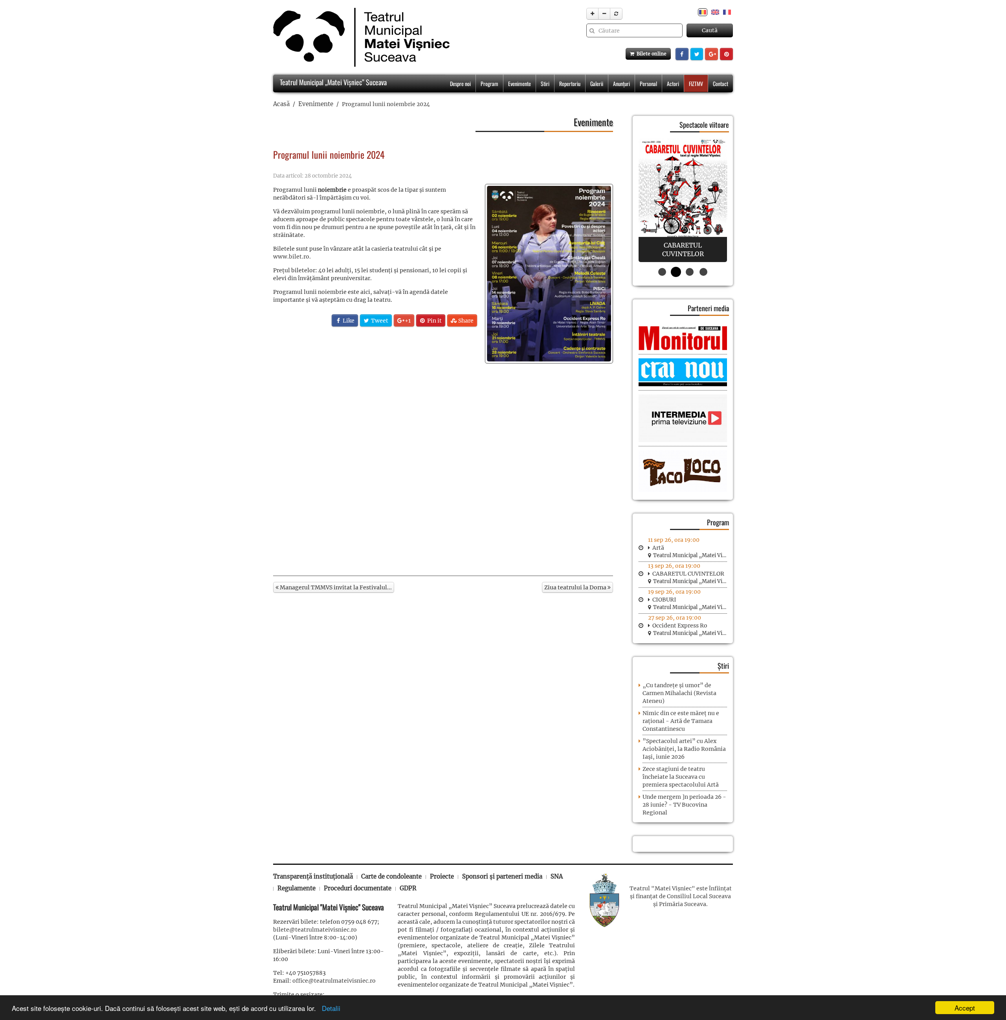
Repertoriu (569, 83)
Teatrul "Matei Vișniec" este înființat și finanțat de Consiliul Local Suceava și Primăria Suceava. (681, 896)
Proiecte (442, 876)
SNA (557, 876)
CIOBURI (664, 599)
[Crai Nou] (683, 371)
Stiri (545, 83)
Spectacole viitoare (704, 124)
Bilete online (650, 54)
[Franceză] (727, 12)
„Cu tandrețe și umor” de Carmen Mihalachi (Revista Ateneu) (679, 693)
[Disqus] (443, 465)
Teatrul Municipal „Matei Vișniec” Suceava (332, 82)
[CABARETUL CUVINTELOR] (683, 200)
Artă (658, 547)
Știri (723, 665)
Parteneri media (708, 308)
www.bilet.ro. (292, 256)
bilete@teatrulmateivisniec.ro (315, 929)
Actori (673, 83)
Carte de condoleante (391, 876)
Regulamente (296, 888)
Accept (965, 1008)
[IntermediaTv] (683, 418)
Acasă (281, 104)
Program (489, 83)
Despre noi (460, 83)
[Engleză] (715, 12)
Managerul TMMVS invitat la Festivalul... (335, 587)
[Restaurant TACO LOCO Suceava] (683, 470)
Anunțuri (621, 83)
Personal (648, 83)
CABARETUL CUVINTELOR (688, 573)
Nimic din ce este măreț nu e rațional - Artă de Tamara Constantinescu (681, 721)
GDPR (408, 888)
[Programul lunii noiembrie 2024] (549, 273)
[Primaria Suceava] (604, 899)
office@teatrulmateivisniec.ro (334, 980)
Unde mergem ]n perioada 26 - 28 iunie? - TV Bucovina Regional (684, 804)
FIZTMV (696, 83)
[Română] (703, 12)
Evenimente (519, 83)
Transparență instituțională (313, 876)
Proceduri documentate (357, 888)
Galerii (596, 83)
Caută (710, 30)
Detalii (329, 1008)
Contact (720, 83)
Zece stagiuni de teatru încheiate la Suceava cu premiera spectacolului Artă (681, 776)
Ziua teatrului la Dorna (576, 587)
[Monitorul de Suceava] (683, 337)
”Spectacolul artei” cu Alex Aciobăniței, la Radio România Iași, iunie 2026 (684, 748)
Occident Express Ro (679, 625)
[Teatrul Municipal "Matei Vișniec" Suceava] (359, 37)
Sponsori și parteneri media (502, 876)
